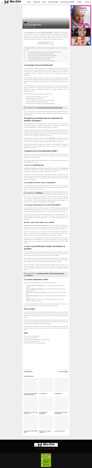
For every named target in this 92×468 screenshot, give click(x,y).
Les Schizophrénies (43, 393)
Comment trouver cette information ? (32, 341)
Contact (87, 2)
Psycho (44, 2)
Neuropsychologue (63, 371)
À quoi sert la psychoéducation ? (31, 337)
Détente (79, 2)
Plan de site (39, 448)
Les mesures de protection (59, 430)
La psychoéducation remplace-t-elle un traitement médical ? (37, 339)
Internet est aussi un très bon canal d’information (34, 343)
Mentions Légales (47, 448)
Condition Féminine (53, 2)
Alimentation (36, 2)
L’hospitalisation (28, 371)
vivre (35, 34)
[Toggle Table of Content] (51, 43)
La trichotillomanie (58, 393)
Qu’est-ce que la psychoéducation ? (32, 336)
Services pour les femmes (67, 2)
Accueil (29, 2)
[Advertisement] (46, 356)
